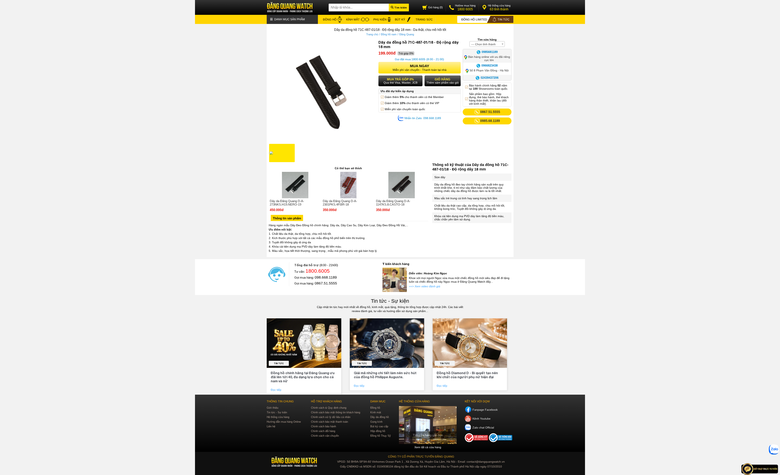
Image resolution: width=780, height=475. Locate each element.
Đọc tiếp (276, 389)
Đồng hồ (375, 407)
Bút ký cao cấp (379, 426)
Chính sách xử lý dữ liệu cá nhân (330, 417)
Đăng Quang (406, 34)
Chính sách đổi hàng (323, 431)
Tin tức (279, 363)
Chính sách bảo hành (323, 426)
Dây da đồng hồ (379, 417)
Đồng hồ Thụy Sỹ (380, 435)
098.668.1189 (326, 277)
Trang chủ (372, 34)
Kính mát (375, 412)
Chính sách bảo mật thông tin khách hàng (335, 412)
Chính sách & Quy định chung (328, 407)
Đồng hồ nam (388, 34)
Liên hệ (271, 426)
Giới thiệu (272, 407)
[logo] (295, 461)
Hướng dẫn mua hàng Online (284, 421)
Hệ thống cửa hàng (278, 417)
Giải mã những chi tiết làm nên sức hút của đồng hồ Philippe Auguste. (385, 375)
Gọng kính (376, 421)
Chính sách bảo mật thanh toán (329, 421)
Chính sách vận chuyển (325, 435)
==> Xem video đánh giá (424, 286)
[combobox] (487, 44)
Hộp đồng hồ (377, 431)
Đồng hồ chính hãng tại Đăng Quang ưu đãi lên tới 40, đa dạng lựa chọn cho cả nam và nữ (303, 377)
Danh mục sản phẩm (289, 19)
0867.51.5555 (326, 283)
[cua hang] (428, 425)
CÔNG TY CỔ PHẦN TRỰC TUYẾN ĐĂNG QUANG (421, 456)
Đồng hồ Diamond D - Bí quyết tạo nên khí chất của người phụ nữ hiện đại (467, 375)
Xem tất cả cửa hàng (427, 447)
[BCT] (477, 441)
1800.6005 (418, 59)
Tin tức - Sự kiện (390, 301)
